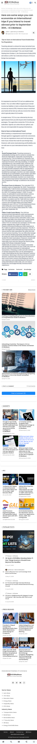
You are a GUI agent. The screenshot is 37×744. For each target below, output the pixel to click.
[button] (35, 2)
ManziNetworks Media (17, 734)
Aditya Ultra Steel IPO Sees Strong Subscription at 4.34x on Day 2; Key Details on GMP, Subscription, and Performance (26, 490)
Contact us (19, 732)
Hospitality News (9, 704)
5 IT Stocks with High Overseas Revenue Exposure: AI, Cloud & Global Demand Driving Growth (19, 584)
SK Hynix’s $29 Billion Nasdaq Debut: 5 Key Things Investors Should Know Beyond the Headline (19, 560)
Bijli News (28, 732)
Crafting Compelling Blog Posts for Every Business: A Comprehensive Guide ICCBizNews (18, 316)
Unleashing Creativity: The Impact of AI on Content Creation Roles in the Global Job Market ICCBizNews (18, 345)
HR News (6, 723)
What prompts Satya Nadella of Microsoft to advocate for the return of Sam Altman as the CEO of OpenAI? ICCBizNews (26, 452)
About (12, 732)
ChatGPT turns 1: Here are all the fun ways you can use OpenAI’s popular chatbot (10, 450)
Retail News (7, 715)
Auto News (7, 693)
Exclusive (11, 269)
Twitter (20, 274)
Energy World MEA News (11, 725)
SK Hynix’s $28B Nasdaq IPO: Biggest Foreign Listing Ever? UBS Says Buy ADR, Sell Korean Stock (19, 597)
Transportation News (10, 712)
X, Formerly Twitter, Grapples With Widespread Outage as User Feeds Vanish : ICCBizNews (26, 425)
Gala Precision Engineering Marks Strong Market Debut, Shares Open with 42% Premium (10, 514)
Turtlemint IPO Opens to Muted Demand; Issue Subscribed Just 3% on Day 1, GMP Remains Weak (10, 490)
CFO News (7, 696)
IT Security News (9, 720)
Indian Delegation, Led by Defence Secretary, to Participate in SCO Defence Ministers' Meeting (26, 628)
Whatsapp (25, 274)
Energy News (7, 701)
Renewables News (9, 717)
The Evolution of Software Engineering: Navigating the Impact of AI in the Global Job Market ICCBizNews (18, 375)
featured (19, 269)
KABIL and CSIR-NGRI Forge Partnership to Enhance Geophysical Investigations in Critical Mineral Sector (10, 653)
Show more (31, 290)
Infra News (7, 706)
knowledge (9, 8)
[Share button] (30, 274)
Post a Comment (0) (18, 393)
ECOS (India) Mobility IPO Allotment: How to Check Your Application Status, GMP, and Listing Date (26, 514)
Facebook (14, 274)
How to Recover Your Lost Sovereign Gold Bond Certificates (18, 572)
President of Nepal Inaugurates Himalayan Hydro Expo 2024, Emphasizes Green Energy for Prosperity (10, 629)
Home (3, 8)
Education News (8, 698)
